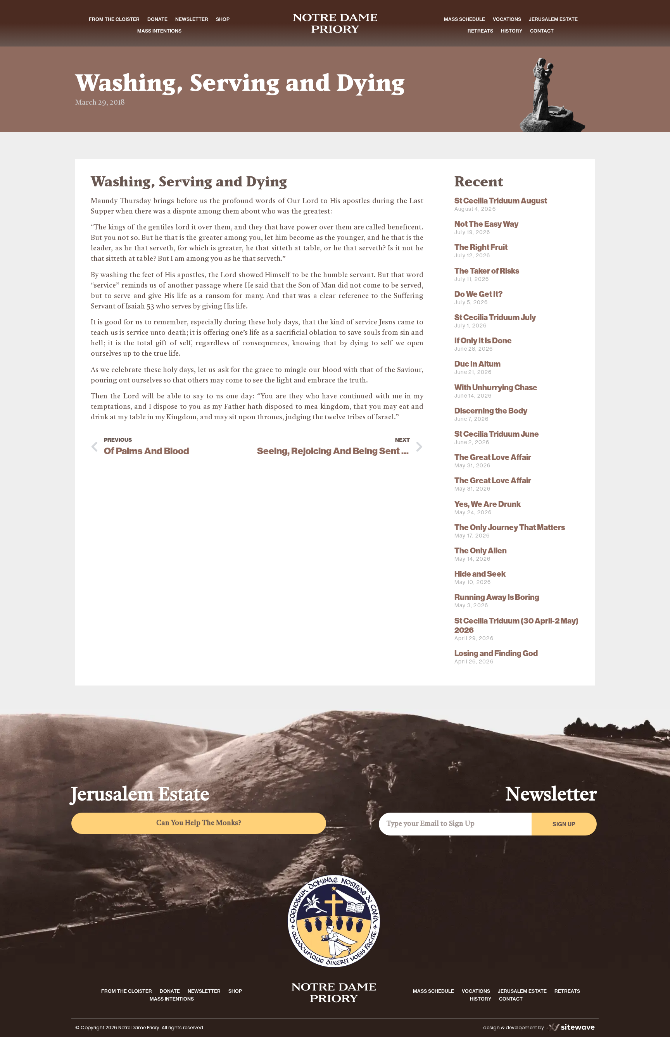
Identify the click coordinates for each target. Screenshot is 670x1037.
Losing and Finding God (496, 653)
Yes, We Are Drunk (487, 504)
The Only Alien (480, 550)
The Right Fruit (481, 247)
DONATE (157, 19)
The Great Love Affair (492, 457)
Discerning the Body (490, 410)
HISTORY (511, 31)
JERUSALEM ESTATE (553, 19)
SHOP (223, 19)
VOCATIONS (507, 19)
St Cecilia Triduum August (500, 200)
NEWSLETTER (191, 19)
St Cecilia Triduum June (496, 434)
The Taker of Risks (486, 271)
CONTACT (542, 31)
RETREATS (480, 31)
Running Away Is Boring (496, 597)
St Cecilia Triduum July (495, 317)
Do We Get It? (478, 294)
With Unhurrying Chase (495, 387)
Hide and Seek (480, 574)
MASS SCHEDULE (464, 19)
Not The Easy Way (486, 224)
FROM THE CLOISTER (114, 19)
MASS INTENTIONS (159, 31)
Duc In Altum (477, 364)
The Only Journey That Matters (509, 527)
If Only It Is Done (483, 340)
